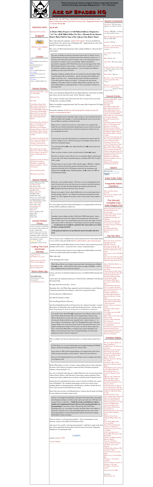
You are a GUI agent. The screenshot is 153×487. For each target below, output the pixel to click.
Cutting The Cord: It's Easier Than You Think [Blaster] (38, 261)
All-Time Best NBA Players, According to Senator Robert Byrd (112, 281)
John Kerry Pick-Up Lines (111, 328)
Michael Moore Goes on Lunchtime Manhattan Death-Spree (112, 373)
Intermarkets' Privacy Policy (38, 32)
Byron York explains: (78, 41)
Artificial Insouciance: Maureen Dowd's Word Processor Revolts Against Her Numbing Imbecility (113, 387)
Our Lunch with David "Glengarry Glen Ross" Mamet (112, 442)
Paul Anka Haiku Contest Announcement (111, 211)
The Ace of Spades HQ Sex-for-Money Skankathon (113, 343)
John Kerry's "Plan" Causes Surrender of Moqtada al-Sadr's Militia (112, 364)
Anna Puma (107, 24)
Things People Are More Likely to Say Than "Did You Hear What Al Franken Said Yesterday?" (113, 273)
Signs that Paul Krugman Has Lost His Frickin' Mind (112, 277)
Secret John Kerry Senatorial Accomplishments (112, 324)
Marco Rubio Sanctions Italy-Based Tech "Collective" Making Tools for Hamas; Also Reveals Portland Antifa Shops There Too (39, 152)
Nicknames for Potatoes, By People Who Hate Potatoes (113, 247)
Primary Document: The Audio (112, 208)
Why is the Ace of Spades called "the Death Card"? (113, 195)
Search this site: (108, 171)
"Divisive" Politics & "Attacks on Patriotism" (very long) (113, 463)
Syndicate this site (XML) (111, 470)
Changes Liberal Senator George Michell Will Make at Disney (113, 331)
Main (56, 21)
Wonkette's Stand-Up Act (111, 416)
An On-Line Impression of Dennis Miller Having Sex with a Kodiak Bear (113, 433)
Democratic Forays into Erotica (112, 241)
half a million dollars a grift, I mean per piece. (87, 241)
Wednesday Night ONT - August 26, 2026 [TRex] (39, 92)
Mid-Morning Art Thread (37, 174)
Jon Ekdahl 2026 (35, 185)
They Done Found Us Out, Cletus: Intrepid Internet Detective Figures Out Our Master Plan (113, 396)
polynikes (106, 42)
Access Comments (55, 441)
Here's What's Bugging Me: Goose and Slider (111, 422)
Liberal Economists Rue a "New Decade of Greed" (113, 383)
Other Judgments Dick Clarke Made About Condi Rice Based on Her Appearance (112, 301)
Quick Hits (33, 100)
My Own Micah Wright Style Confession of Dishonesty (112, 426)
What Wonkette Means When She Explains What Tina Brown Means (113, 412)
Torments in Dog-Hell (110, 334)
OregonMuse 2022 (35, 206)
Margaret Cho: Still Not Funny (112, 353)
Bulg (105, 58)
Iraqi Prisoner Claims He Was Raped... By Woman (112, 356)
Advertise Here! (39, 27)
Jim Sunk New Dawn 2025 (37, 188)
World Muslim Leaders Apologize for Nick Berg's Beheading (113, 368)
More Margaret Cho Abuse (111, 351)
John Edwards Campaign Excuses (113, 326)
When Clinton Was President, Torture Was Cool (112, 408)
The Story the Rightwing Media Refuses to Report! (113, 438)
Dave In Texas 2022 (36, 202)
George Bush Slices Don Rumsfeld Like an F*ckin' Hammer (111, 230)
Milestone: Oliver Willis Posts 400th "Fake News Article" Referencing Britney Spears (112, 378)
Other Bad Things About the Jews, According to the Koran (112, 286)
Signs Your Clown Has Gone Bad (113, 257)
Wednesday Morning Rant (37, 170)
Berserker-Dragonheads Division (113, 37)
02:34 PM (62, 438)
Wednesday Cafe (35, 97)
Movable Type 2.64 (109, 476)
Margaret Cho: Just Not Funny (112, 350)
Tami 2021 (33, 210)
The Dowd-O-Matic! (109, 450)
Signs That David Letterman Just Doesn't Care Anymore (113, 290)
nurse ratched (108, 53)
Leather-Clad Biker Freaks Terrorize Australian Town (111, 404)
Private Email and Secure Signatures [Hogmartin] (37, 266)
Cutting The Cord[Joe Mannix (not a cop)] (37, 255)
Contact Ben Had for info (37, 282)
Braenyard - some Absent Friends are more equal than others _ (113, 46)
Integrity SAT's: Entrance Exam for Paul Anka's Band (113, 214)
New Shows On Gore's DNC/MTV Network (110, 243)
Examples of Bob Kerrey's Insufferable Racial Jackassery (112, 293)
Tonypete (106, 31)
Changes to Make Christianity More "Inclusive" (112, 320)
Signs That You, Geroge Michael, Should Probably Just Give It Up (113, 259)
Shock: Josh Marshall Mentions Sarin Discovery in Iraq (113, 400)
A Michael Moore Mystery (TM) (113, 448)
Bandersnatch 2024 (35, 192)
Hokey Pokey (108, 74)
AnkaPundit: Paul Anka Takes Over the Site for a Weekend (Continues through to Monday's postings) (113, 223)
